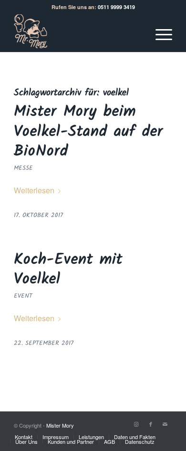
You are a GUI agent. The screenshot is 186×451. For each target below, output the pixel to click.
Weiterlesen (34, 190)
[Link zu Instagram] (136, 424)
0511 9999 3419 (116, 6)
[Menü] (159, 33)
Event (23, 296)
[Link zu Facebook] (151, 424)
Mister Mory (60, 425)
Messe (23, 168)
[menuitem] (23, 436)
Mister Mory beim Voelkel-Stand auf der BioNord (88, 132)
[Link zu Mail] (165, 424)
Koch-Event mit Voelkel (68, 270)
